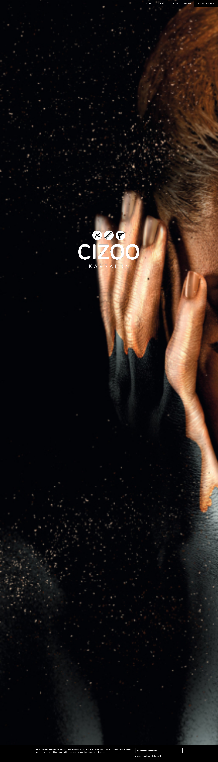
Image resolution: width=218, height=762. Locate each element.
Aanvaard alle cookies (147, 750)
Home (148, 3)
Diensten (161, 3)
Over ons (174, 3)
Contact (187, 3)
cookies (103, 752)
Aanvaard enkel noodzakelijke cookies (148, 756)
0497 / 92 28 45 (207, 3)
